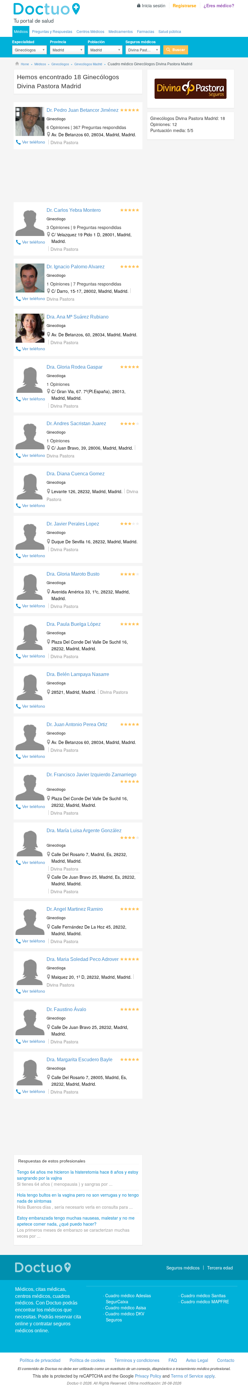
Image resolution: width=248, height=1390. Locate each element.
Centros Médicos (90, 31)
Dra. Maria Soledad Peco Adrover (83, 959)
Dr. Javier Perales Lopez (73, 523)
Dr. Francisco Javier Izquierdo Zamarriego (91, 774)
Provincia (58, 42)
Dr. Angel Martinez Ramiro (75, 909)
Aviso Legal (197, 1360)
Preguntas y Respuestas (52, 31)
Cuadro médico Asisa (125, 1307)
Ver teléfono (33, 142)
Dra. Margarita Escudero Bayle (80, 1059)
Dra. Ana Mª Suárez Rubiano (78, 316)
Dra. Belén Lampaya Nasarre (78, 674)
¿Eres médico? (219, 5)
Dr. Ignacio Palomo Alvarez (76, 266)
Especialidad (23, 42)
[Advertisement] (78, 177)
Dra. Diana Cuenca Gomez (76, 473)
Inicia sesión (153, 5)
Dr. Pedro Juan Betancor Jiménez (83, 110)
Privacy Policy (148, 1376)
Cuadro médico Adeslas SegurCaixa (128, 1298)
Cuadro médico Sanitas (203, 1295)
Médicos (21, 31)
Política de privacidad (40, 1360)
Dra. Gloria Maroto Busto (73, 574)
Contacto (225, 1360)
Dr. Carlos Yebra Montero (74, 210)
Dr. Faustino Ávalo (66, 1009)
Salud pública (169, 31)
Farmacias (145, 31)
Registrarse (184, 5)
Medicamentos (121, 31)
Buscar (178, 49)
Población (96, 42)
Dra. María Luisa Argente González (84, 830)
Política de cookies (87, 1360)
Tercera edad (220, 1268)
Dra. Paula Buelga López (74, 624)
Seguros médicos (141, 42)
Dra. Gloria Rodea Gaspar (75, 367)
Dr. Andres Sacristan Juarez (76, 423)
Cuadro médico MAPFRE (205, 1301)
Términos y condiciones (136, 1360)
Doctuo (48, 9)
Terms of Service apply (192, 1376)
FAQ (172, 1360)
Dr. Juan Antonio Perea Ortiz (77, 724)
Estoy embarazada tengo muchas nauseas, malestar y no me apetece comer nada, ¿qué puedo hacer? (76, 1221)
